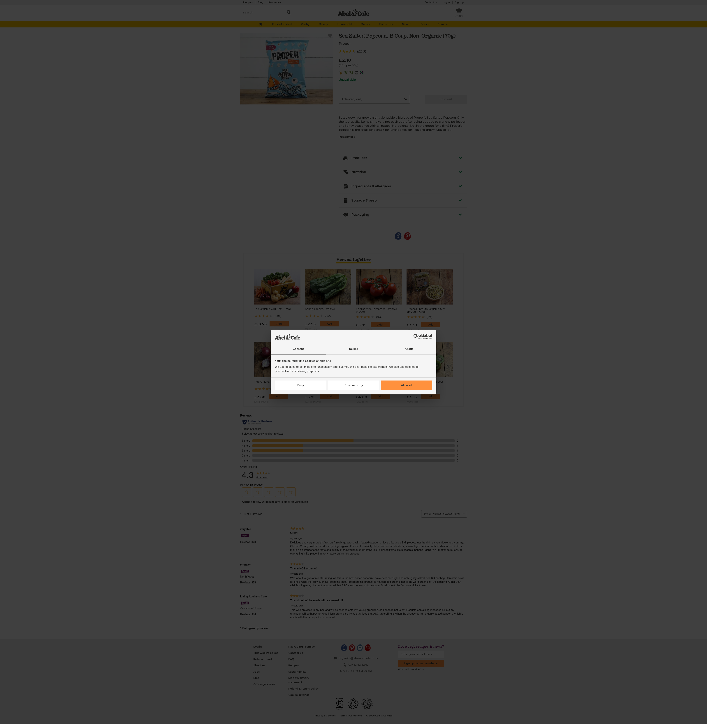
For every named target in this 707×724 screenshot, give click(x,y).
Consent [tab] (298, 348)
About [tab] (409, 348)
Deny (300, 385)
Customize (351, 385)
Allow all (406, 385)
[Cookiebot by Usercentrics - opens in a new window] (416, 337)
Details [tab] (353, 348)
